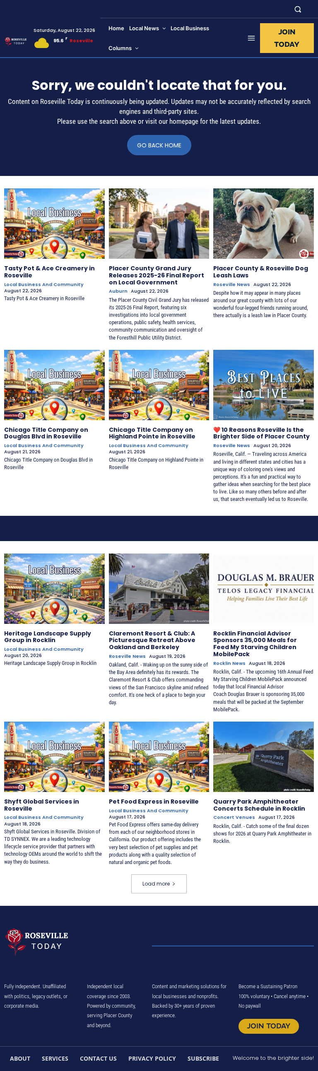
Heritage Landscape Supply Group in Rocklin (47, 637)
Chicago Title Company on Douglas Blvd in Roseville (46, 433)
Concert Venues (234, 817)
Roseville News (231, 284)
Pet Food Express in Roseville (154, 801)
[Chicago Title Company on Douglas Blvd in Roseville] (54, 385)
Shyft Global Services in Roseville (41, 805)
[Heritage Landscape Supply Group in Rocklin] (54, 589)
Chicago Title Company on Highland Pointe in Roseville (152, 433)
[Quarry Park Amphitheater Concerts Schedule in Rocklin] (263, 757)
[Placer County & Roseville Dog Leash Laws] (263, 223)
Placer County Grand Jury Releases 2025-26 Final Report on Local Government (156, 275)
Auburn (118, 291)
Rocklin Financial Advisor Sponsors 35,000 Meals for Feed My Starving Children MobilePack (255, 643)
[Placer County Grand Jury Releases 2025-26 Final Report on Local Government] (159, 223)
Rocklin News (229, 663)
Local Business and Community (44, 284)
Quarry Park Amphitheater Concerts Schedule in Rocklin (259, 805)
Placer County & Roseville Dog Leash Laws (260, 271)
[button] (298, 9)
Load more (156, 883)
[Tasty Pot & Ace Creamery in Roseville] (54, 223)
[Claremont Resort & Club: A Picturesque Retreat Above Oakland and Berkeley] (159, 589)
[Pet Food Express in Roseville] (159, 757)
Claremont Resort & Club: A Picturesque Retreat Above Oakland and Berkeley (152, 640)
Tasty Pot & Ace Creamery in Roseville (49, 271)
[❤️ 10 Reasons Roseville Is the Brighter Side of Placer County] (263, 385)
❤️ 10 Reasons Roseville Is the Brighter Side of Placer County (261, 433)
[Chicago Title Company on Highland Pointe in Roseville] (159, 385)
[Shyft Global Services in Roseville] (54, 757)
